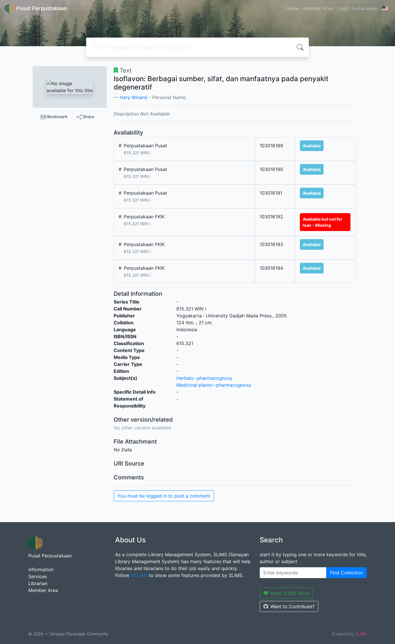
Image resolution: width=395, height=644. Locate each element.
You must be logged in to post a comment (163, 496)
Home (292, 8)
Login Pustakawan (357, 8)
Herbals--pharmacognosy (204, 378)
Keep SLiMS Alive (290, 593)
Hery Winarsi (133, 97)
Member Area (318, 8)
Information (40, 569)
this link (139, 575)
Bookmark (56, 116)
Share (88, 116)
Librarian (37, 583)
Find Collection (346, 573)
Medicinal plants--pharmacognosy (213, 385)
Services (37, 576)
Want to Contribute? (292, 606)
